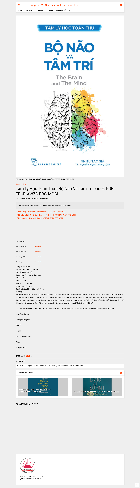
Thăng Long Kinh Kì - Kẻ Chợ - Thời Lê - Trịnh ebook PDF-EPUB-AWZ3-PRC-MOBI (46, 215)
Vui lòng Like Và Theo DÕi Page (59, 10)
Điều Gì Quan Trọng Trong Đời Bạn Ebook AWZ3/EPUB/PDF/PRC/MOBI (35, 391)
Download (38, 246)
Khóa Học (40, 10)
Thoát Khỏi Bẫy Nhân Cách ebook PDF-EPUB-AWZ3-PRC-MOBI (40, 218)
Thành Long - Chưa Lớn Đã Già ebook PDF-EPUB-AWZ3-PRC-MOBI (41, 212)
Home (20, 10)
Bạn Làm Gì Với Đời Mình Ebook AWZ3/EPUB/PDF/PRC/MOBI (96, 392)
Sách (24, 184)
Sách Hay (29, 10)
